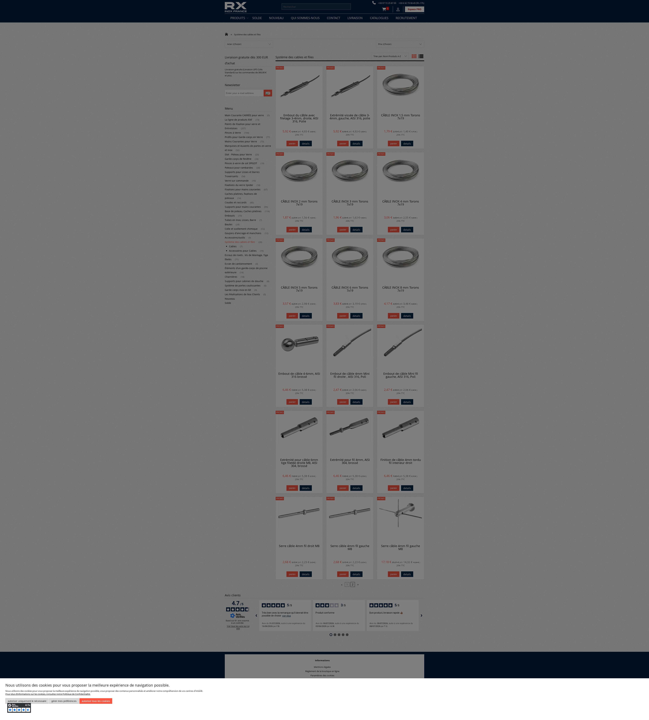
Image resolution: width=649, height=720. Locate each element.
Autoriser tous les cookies (96, 701)
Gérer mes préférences (64, 701)
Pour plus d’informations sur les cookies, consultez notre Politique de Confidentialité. (47, 694)
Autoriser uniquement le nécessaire (27, 701)
